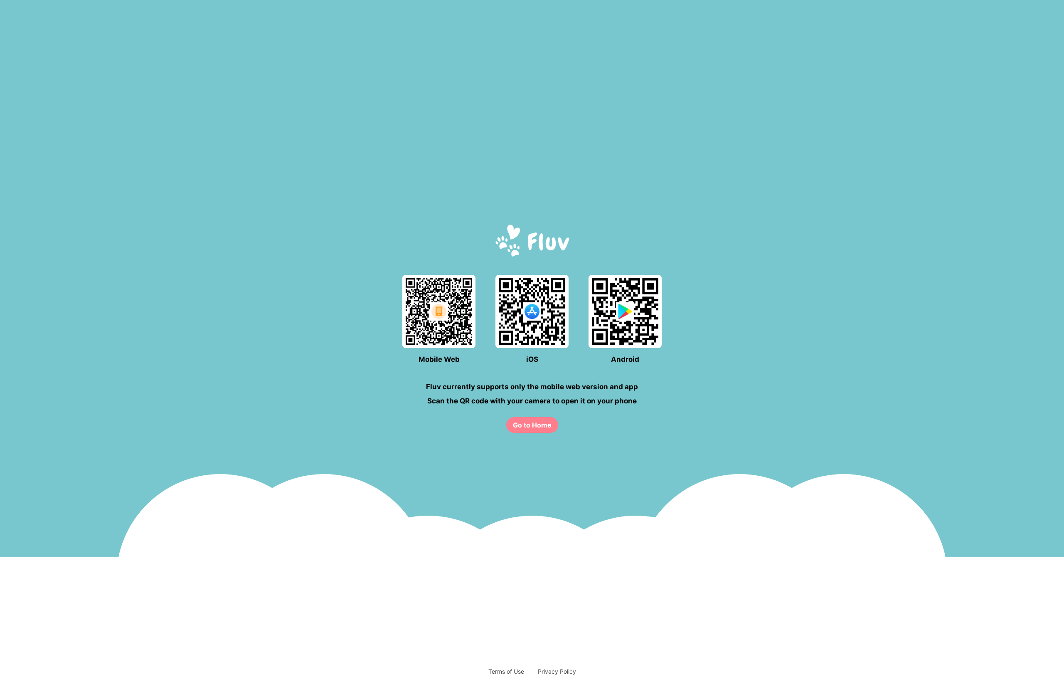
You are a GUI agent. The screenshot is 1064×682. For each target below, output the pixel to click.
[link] (532, 425)
